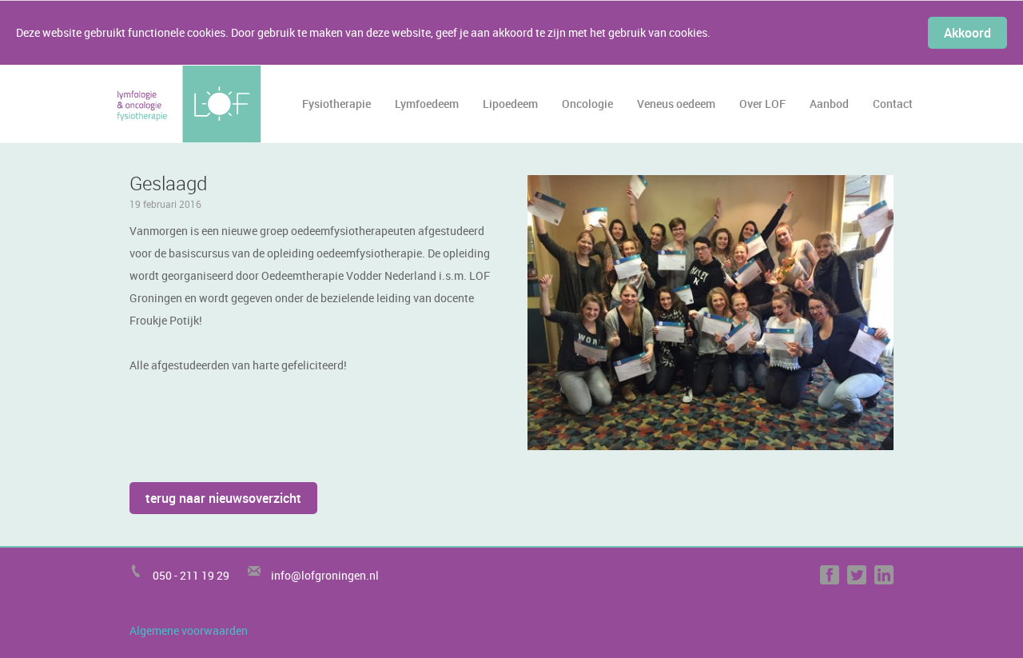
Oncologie (587, 103)
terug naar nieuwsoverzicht (223, 498)
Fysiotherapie (336, 103)
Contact (893, 103)
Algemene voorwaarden (188, 630)
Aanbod (829, 103)
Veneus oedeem (676, 103)
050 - (166, 575)
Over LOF (762, 103)
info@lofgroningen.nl (325, 575)
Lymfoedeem (427, 103)
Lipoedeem (510, 103)
